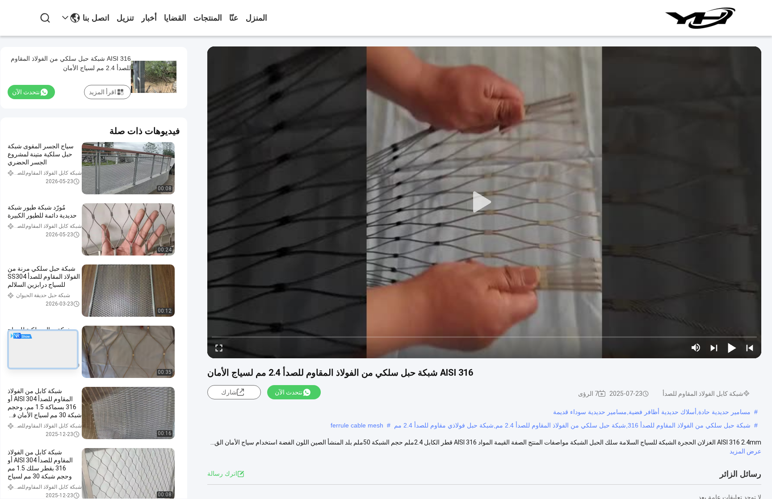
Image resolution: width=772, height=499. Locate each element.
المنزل (256, 17)
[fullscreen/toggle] (219, 347)
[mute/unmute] (696, 347)
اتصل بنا (96, 17)
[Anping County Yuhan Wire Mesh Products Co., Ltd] (699, 17)
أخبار (149, 17)
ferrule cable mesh (357, 425)
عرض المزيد (745, 451)
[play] (484, 202)
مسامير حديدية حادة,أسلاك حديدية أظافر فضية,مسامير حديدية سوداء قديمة (652, 411)
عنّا (234, 17)
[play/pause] (732, 347)
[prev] (750, 347)
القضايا (175, 17)
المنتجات (207, 17)
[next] (714, 347)
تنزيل (125, 17)
